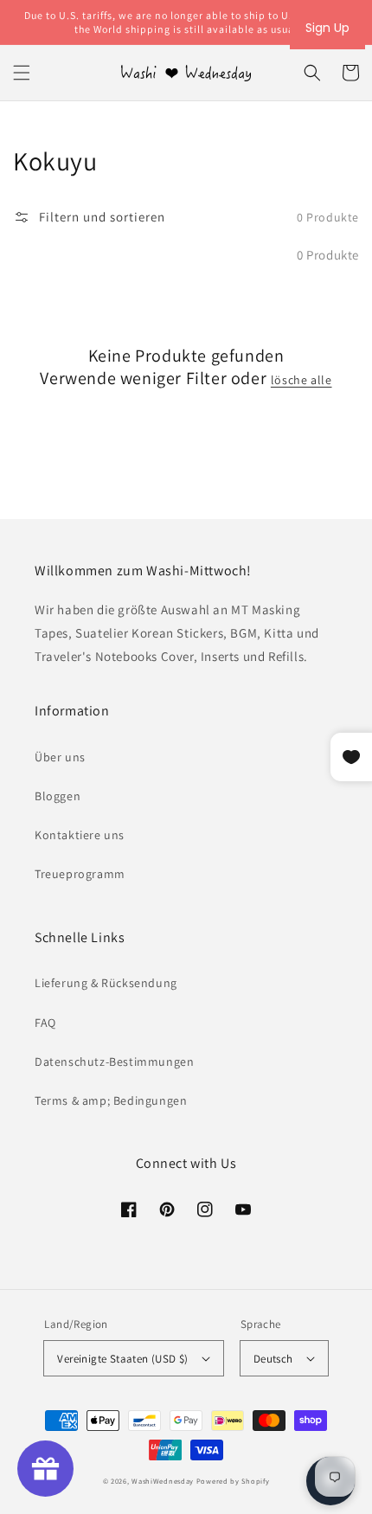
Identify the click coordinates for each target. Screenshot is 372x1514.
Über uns (60, 757)
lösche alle (301, 380)
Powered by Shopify (233, 1480)
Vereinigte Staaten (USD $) (122, 1358)
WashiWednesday (162, 1480)
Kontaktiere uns (80, 835)
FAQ (45, 1022)
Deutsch (273, 1358)
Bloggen (57, 796)
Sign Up (327, 27)
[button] (22, 73)
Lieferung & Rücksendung (106, 983)
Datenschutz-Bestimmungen (114, 1061)
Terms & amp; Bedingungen (111, 1100)
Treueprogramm (80, 874)
